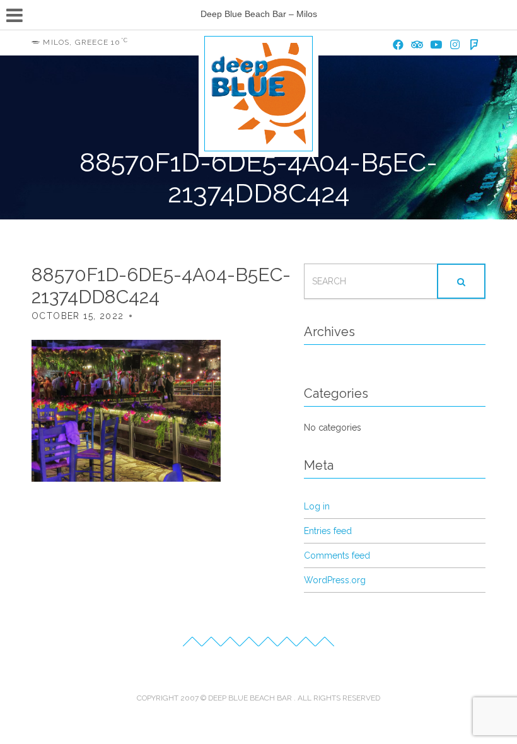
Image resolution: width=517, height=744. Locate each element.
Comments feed (337, 555)
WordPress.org (335, 580)
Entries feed (328, 531)
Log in (317, 506)
